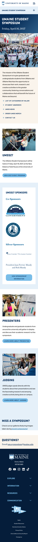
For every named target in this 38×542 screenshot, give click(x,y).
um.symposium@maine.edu (20, 444)
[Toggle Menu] (34, 3)
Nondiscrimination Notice (19, 527)
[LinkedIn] (23, 469)
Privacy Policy (19, 530)
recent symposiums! (20, 429)
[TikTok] (28, 469)
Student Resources (19, 523)
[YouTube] (14, 469)
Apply (19, 520)
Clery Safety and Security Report (19, 533)
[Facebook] (10, 469)
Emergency (19, 537)
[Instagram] (19, 469)
